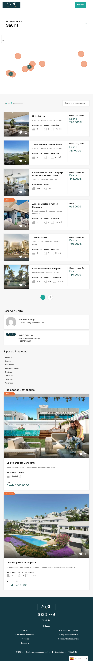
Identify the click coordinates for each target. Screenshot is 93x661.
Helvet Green (38, 116)
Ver (16, 132)
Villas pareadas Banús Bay (21, 462)
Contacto (25, 643)
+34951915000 (67, 5)
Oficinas (8, 372)
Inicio (25, 630)
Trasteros (9, 379)
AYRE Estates (26, 335)
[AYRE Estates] (11, 335)
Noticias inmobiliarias (69, 630)
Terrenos (9, 376)
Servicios (25, 639)
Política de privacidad (25, 635)
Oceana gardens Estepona (21, 562)
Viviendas (9, 383)
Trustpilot (46, 620)
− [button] (3, 41)
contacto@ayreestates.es (29, 338)
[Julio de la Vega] (11, 326)
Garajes (8, 361)
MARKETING (72, 652)
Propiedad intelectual (69, 635)
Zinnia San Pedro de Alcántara (47, 144)
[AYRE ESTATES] (11, 7)
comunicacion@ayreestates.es (31, 323)
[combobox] (76, 103)
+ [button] (3, 37)
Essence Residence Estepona (46, 268)
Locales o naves (12, 368)
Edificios (8, 357)
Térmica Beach (39, 237)
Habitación (9, 365)
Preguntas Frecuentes (69, 639)
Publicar (80, 5)
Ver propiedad (47, 445)
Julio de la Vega (27, 319)
